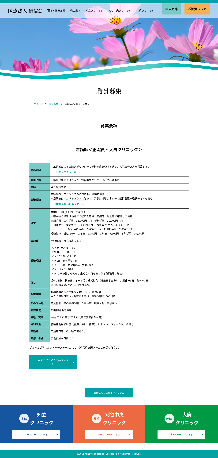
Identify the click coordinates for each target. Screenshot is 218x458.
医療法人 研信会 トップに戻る (109, 392)
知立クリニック (94, 10)
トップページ (36, 104)
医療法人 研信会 (25, 10)
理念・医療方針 (56, 10)
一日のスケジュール (65, 172)
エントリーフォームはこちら (53, 362)
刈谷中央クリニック (120, 10)
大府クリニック (145, 10)
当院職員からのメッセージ (69, 204)
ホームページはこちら (36, 434)
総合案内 (75, 10)
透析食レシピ (197, 9)
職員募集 (171, 9)
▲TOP (210, 449)
